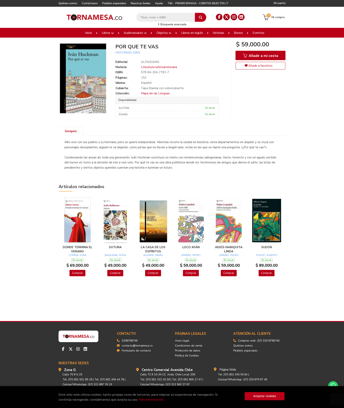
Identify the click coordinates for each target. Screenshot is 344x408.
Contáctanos (90, 3)
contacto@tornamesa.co (137, 345)
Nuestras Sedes (140, 3)
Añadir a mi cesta (263, 55)
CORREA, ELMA (77, 255)
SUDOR (266, 247)
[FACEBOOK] (219, 17)
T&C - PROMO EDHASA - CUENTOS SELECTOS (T (198, 3)
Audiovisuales (134, 33)
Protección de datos (187, 350)
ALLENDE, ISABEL (153, 255)
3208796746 (130, 341)
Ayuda (159, 3)
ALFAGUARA (150, 62)
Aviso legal (182, 341)
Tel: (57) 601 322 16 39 (155, 379)
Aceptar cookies (264, 396)
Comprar (77, 273)
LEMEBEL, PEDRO (191, 255)
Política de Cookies (187, 355)
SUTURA (115, 247)
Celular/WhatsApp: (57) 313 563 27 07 (165, 384)
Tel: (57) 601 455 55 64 (232, 374)
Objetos (162, 33)
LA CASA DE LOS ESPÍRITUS (153, 249)
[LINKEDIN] (241, 17)
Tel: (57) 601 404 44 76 (109, 379)
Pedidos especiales (114, 3)
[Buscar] (200, 17)
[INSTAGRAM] (234, 17)
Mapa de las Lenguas (155, 93)
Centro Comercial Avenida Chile (167, 370)
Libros (106, 33)
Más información (151, 399)
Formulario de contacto (136, 350)
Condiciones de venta (188, 345)
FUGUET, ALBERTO (266, 255)
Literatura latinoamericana (159, 67)
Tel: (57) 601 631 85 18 (77, 379)
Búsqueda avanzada (173, 24)
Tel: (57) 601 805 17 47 (187, 379)
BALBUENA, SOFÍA (115, 255)
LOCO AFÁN (191, 247)
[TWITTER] (226, 17)
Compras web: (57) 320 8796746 (259, 341)
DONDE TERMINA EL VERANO (77, 249)
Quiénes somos (68, 3)
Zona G (70, 370)
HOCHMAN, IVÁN (127, 53)
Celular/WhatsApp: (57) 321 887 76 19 (87, 384)
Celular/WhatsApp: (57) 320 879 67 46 (242, 379)
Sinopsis (71, 131)
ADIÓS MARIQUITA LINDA (228, 249)
